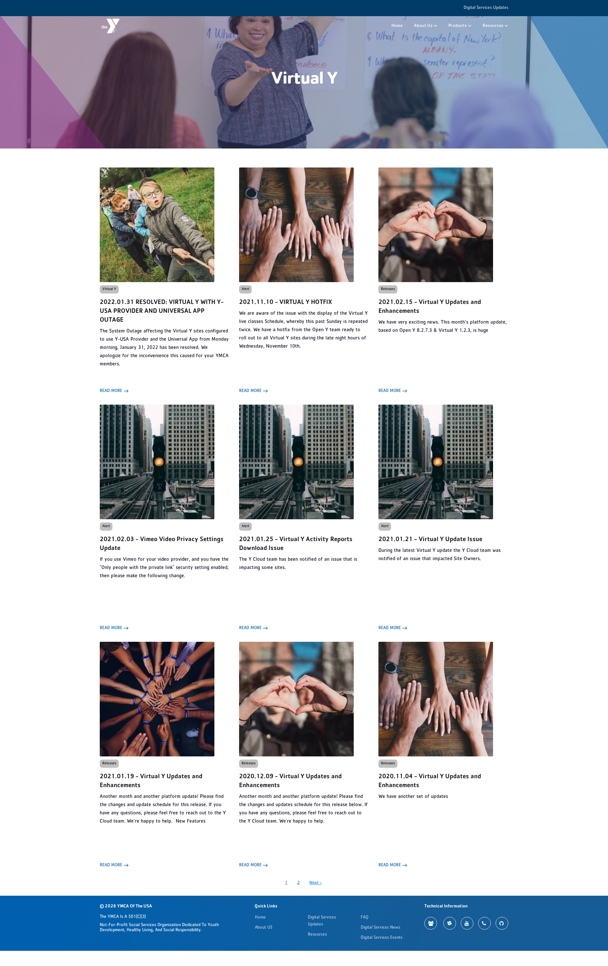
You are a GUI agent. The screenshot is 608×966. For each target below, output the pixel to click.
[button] (425, 26)
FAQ (364, 917)
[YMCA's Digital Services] (111, 26)
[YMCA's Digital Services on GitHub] (502, 923)
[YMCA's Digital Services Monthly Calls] (484, 923)
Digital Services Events (381, 938)
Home (396, 26)
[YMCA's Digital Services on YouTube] (467, 923)
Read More (112, 391)
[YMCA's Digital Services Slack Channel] (449, 923)
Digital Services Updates (486, 8)
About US (263, 927)
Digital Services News (380, 927)
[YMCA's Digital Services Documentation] (430, 923)
